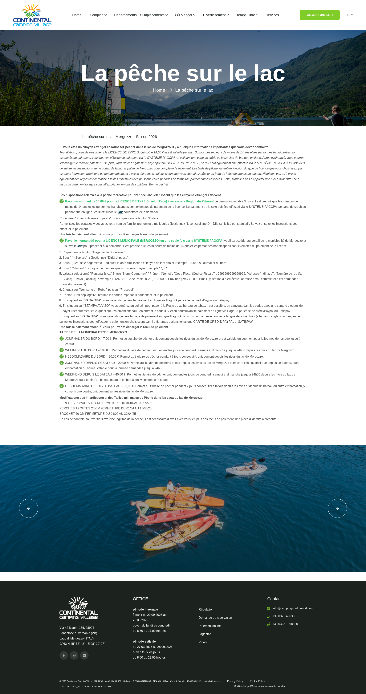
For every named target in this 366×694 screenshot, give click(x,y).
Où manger (183, 15)
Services (272, 15)
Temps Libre (245, 15)
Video (203, 642)
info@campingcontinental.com (292, 608)
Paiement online (318, 14)
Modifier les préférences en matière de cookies (260, 686)
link (120, 212)
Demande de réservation (215, 617)
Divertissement (214, 15)
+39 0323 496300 (284, 616)
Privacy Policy (235, 681)
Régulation (206, 609)
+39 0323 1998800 (285, 624)
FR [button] (347, 15)
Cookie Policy (257, 681)
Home (76, 15)
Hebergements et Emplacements (139, 15)
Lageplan (205, 634)
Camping (97, 15)
